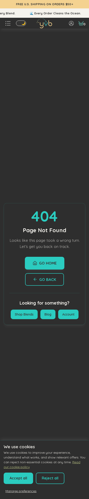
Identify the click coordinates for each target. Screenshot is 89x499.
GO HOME (48, 263)
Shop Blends (24, 314)
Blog (47, 314)
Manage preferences (21, 491)
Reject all (50, 478)
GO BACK (47, 279)
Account (68, 314)
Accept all (18, 478)
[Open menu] (8, 23)
